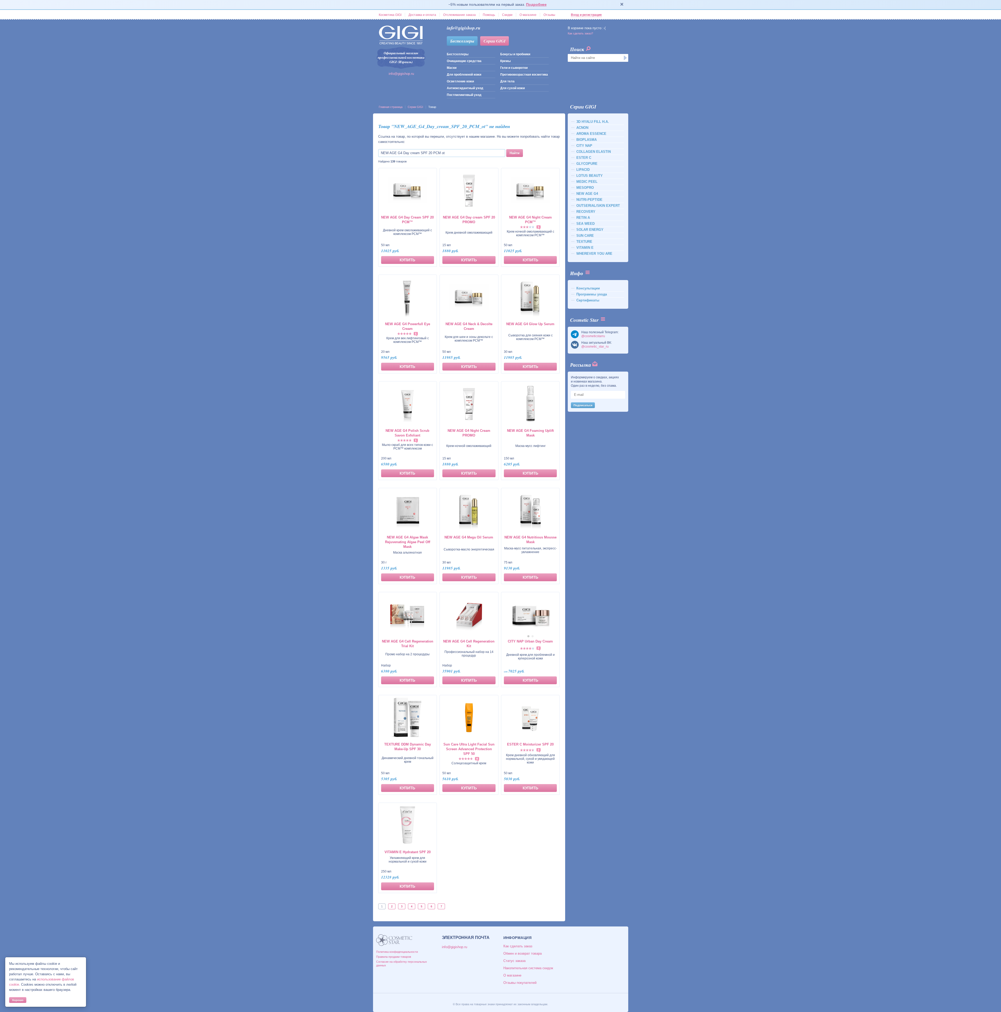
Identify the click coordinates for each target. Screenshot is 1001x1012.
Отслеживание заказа (459, 15)
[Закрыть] (622, 5)
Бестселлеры (462, 41)
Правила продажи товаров (393, 956)
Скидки (507, 15)
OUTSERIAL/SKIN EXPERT (598, 206)
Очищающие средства (464, 61)
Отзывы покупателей (519, 983)
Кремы (505, 61)
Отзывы (549, 15)
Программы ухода (591, 294)
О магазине (528, 15)
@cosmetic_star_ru (595, 346)
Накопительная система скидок (528, 968)
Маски (451, 68)
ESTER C (583, 158)
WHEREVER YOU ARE (594, 254)
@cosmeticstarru (593, 336)
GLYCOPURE (586, 164)
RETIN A (583, 218)
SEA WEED (585, 224)
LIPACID (583, 170)
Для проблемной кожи (464, 74)
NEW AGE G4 (587, 194)
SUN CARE (585, 236)
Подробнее (536, 4)
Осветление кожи (460, 81)
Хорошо (17, 1000)
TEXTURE (584, 242)
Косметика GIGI (390, 15)
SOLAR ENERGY (589, 230)
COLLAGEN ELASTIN (593, 152)
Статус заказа (514, 961)
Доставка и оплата (422, 15)
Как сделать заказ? (580, 33)
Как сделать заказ (517, 946)
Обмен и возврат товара (522, 953)
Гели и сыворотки (514, 68)
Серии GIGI (494, 41)
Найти (515, 153)
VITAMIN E (585, 248)
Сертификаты (587, 300)
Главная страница (390, 106)
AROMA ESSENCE (591, 134)
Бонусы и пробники (515, 54)
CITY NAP (584, 146)
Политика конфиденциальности (397, 951)
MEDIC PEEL (586, 182)
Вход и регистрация (586, 15)
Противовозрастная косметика (524, 74)
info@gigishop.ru (401, 74)
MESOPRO (585, 188)
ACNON (582, 128)
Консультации (588, 288)
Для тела (507, 81)
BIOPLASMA (586, 140)
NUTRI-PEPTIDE (589, 200)
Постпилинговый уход (464, 95)
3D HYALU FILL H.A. (592, 122)
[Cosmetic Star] (394, 940)
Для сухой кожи (512, 88)
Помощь (489, 15)
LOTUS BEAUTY (589, 176)
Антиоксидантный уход (465, 88)
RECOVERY (585, 212)
